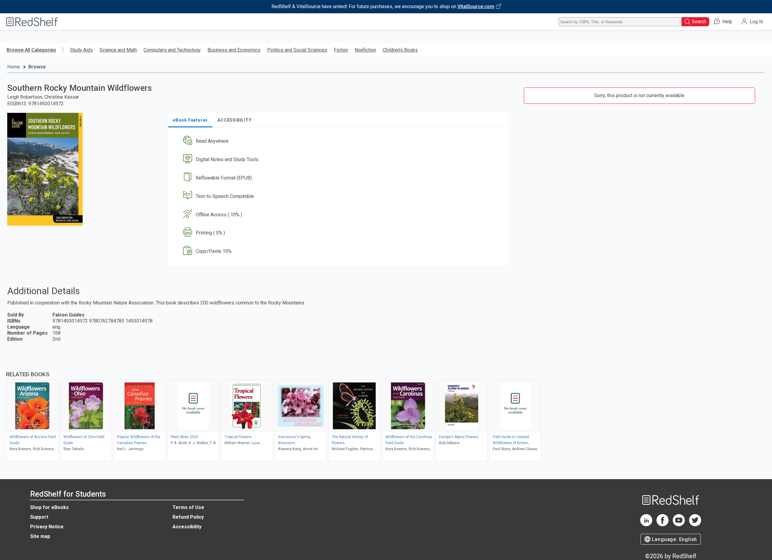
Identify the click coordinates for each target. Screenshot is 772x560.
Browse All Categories (31, 50)
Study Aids (81, 50)
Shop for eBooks (49, 507)
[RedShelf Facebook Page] (663, 524)
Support (39, 517)
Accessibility (186, 527)
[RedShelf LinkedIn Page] (646, 524)
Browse (37, 67)
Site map (40, 536)
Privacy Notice (47, 527)
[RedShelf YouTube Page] (679, 524)
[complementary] (386, 409)
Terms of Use (188, 507)
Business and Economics (234, 50)
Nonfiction (365, 50)
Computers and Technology (172, 50)
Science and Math (118, 50)
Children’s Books (400, 50)
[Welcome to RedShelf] (32, 22)
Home (13, 67)
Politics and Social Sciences (297, 50)
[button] (339, 141)
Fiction (341, 50)
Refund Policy (188, 517)
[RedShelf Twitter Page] (695, 524)
